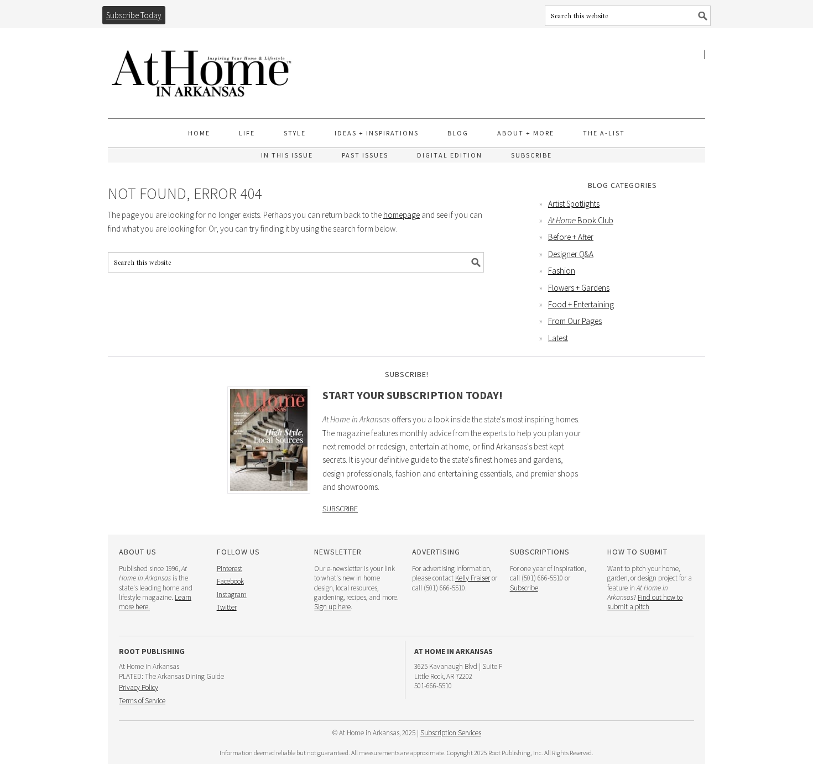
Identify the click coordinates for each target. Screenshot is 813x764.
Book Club (580, 220)
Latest (558, 338)
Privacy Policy (138, 687)
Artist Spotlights (574, 203)
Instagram (232, 594)
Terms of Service (142, 700)
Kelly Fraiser (472, 578)
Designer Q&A (570, 254)
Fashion (561, 270)
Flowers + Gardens (578, 287)
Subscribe (340, 509)
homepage (401, 215)
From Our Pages (575, 321)
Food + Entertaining (581, 304)
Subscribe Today (133, 15)
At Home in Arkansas (202, 68)
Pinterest (229, 568)
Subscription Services (450, 732)
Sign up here (332, 606)
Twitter (227, 607)
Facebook (230, 581)
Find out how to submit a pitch (644, 602)
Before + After (570, 237)
